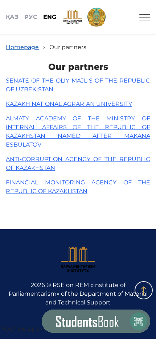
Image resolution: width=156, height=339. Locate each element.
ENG (49, 16)
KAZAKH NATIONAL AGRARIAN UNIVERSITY (69, 103)
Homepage (22, 47)
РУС (30, 16)
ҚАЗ (12, 16)
